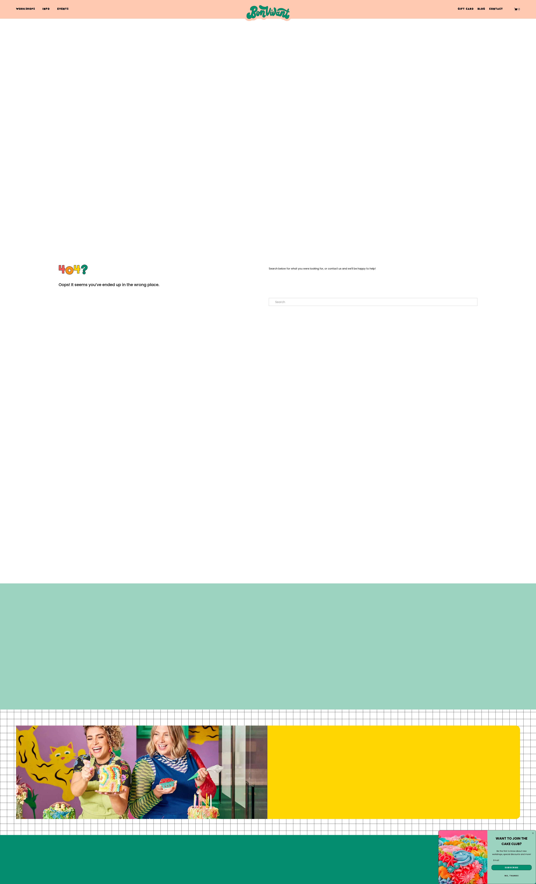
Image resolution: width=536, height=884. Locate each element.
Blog (481, 9)
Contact (496, 9)
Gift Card (466, 9)
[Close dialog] (533, 833)
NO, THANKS (512, 876)
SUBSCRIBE (511, 867)
